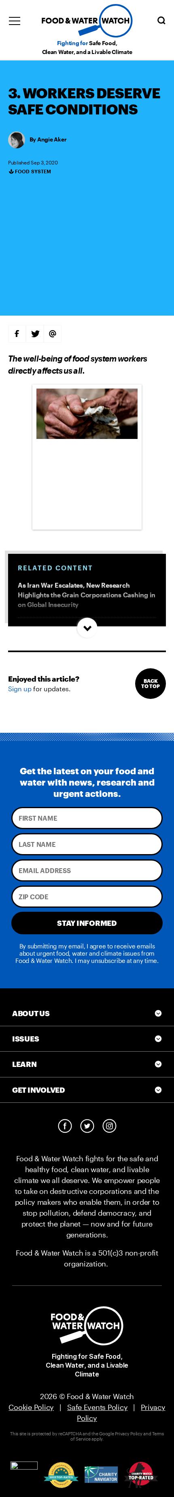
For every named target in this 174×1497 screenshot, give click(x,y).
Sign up (20, 688)
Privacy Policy (128, 1433)
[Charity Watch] (141, 1475)
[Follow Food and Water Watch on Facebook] (65, 1126)
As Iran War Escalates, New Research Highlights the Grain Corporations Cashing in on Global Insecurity (86, 594)
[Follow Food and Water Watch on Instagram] (109, 1126)
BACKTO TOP (150, 683)
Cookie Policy (31, 1407)
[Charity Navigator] (101, 1474)
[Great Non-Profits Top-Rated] (61, 1475)
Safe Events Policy (97, 1407)
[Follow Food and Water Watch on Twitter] (87, 1126)
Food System (33, 171)
